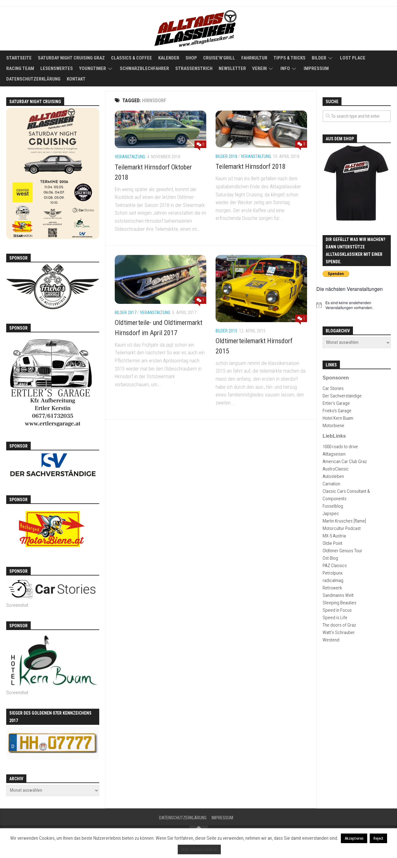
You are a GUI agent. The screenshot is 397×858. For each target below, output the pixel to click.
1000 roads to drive (340, 446)
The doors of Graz (339, 625)
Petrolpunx (332, 573)
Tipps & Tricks (290, 58)
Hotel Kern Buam (338, 418)
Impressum (316, 68)
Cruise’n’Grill (219, 58)
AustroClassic (336, 469)
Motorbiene (333, 425)
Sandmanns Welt (338, 595)
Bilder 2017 (125, 312)
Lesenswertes (56, 68)
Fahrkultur (254, 58)
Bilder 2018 (226, 156)
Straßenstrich (193, 68)
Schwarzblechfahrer (144, 68)
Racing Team (20, 68)
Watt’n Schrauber (339, 632)
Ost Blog (330, 558)
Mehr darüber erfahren (199, 849)
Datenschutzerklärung (33, 79)
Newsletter (232, 68)
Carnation (331, 484)
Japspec (331, 513)
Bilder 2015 (226, 330)
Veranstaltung (130, 156)
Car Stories (333, 388)
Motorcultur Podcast (342, 528)
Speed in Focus (337, 610)
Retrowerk (332, 588)
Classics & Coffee (131, 58)
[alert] (356, 305)
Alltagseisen (334, 454)
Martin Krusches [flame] (344, 521)
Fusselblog (333, 506)
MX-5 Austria (334, 536)
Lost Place (352, 58)
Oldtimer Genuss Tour (342, 551)
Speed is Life (335, 617)
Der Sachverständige (342, 396)
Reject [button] (378, 838)
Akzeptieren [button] (354, 838)
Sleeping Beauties (339, 603)
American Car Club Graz (345, 461)
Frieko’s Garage (337, 411)
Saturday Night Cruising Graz (71, 58)
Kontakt (76, 79)
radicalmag (333, 580)
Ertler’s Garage (336, 403)
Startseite (19, 58)
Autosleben (333, 476)
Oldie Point (332, 543)
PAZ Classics (335, 565)
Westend (331, 640)
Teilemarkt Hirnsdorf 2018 (251, 166)
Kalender (168, 58)
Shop (191, 58)
